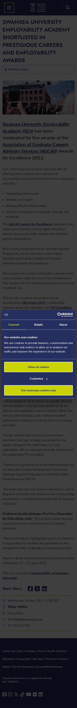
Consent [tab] (13, 324)
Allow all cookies (38, 366)
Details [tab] (38, 324)
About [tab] (63, 324)
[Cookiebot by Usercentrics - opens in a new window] (57, 314)
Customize (36, 378)
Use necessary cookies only (38, 390)
